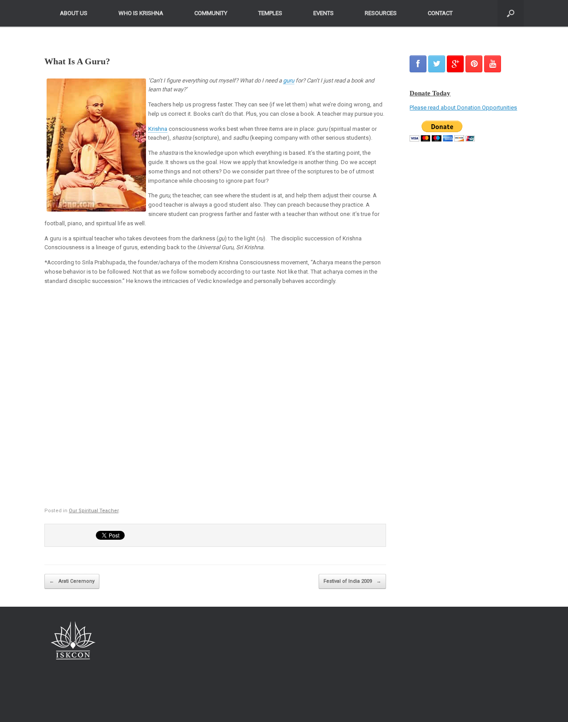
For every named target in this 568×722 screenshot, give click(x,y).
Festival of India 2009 (352, 581)
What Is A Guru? (77, 61)
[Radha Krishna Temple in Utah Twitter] (436, 63)
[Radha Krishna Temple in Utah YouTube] (492, 63)
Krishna (157, 129)
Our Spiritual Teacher (93, 511)
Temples (270, 13)
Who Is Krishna (140, 13)
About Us (73, 13)
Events (323, 13)
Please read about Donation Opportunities (463, 107)
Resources (381, 13)
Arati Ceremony (72, 581)
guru (288, 80)
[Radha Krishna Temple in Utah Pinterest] (473, 63)
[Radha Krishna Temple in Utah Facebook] (418, 63)
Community (210, 13)
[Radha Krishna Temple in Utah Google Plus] (455, 63)
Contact (440, 13)
